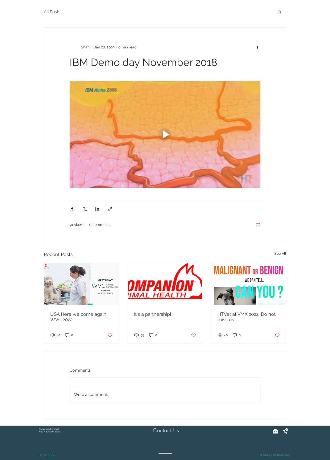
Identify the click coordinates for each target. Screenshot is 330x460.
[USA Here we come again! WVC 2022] (81, 284)
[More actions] (257, 47)
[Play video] (165, 134)
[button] (279, 12)
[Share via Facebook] (72, 208)
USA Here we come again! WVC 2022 (79, 316)
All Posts (52, 11)
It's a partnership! (152, 314)
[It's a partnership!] (165, 284)
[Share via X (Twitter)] (84, 208)
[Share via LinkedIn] (97, 208)
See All (280, 253)
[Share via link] (110, 208)
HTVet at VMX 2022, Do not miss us (247, 316)
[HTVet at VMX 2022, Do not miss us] (248, 284)
